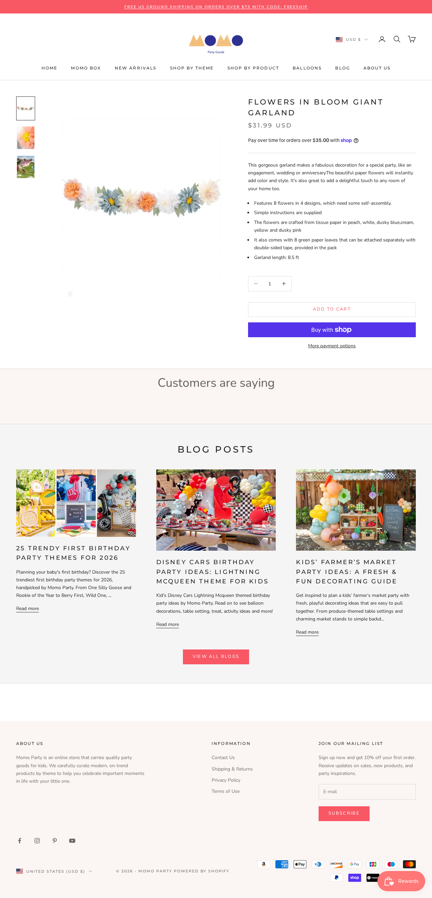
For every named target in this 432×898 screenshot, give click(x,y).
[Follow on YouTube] (72, 840)
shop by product (253, 67)
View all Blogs (216, 657)
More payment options (332, 346)
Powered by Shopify (202, 871)
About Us (376, 67)
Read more (27, 608)
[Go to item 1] (25, 108)
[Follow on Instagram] (37, 840)
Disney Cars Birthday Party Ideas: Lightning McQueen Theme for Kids (212, 571)
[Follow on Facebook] (19, 840)
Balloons (307, 67)
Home (50, 67)
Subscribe (344, 813)
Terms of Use (226, 791)
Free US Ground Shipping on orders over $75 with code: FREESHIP (216, 6)
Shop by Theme (192, 67)
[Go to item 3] (25, 167)
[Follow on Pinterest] (54, 840)
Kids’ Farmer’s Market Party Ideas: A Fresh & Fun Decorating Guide (346, 571)
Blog (342, 67)
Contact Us (223, 757)
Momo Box (86, 67)
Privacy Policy (226, 780)
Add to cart (332, 309)
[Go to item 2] (25, 138)
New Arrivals (136, 67)
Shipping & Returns (232, 769)
